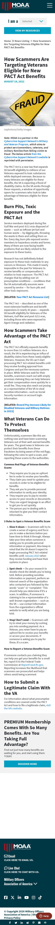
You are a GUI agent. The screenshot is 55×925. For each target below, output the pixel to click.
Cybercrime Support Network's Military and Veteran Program (26, 142)
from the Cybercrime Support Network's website (26, 155)
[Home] (15, 6)
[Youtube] (26, 898)
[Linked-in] (19, 898)
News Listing (22, 41)
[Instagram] (33, 898)
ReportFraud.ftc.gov (32, 664)
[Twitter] (13, 898)
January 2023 (32, 555)
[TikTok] (40, 898)
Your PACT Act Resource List (32, 297)
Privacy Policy (12, 917)
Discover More (27, 764)
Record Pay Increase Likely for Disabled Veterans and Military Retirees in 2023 (27, 408)
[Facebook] (6, 898)
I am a (13, 21)
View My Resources (27, 30)
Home (7, 41)
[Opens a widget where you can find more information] (44, 916)
